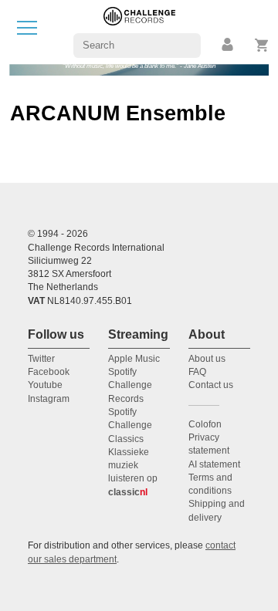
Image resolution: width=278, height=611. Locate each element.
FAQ (197, 371)
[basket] (262, 45)
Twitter (41, 358)
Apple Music (134, 358)
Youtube (45, 385)
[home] (139, 31)
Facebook (49, 371)
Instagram (49, 398)
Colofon (205, 424)
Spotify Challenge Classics (130, 425)
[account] (228, 45)
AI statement (214, 464)
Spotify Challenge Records (130, 385)
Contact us (210, 385)
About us (206, 358)
